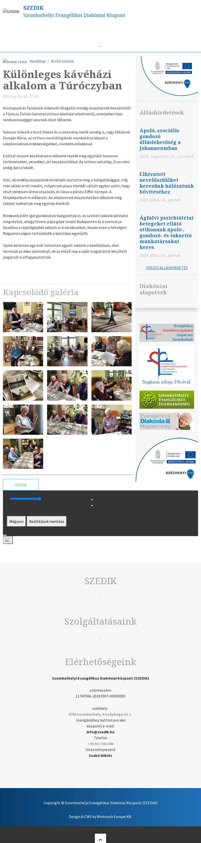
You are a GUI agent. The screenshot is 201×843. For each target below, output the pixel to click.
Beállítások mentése (46, 521)
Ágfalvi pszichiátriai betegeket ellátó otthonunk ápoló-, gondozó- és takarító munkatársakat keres (166, 232)
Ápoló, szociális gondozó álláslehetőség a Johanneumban (160, 139)
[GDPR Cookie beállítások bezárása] (5, 535)
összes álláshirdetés (167, 267)
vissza (20, 484)
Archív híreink (62, 61)
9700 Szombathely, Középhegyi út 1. (100, 714)
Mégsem (16, 521)
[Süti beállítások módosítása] (8, 540)
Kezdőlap (38, 61)
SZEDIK (33, 7)
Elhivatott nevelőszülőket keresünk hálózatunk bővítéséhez (166, 183)
